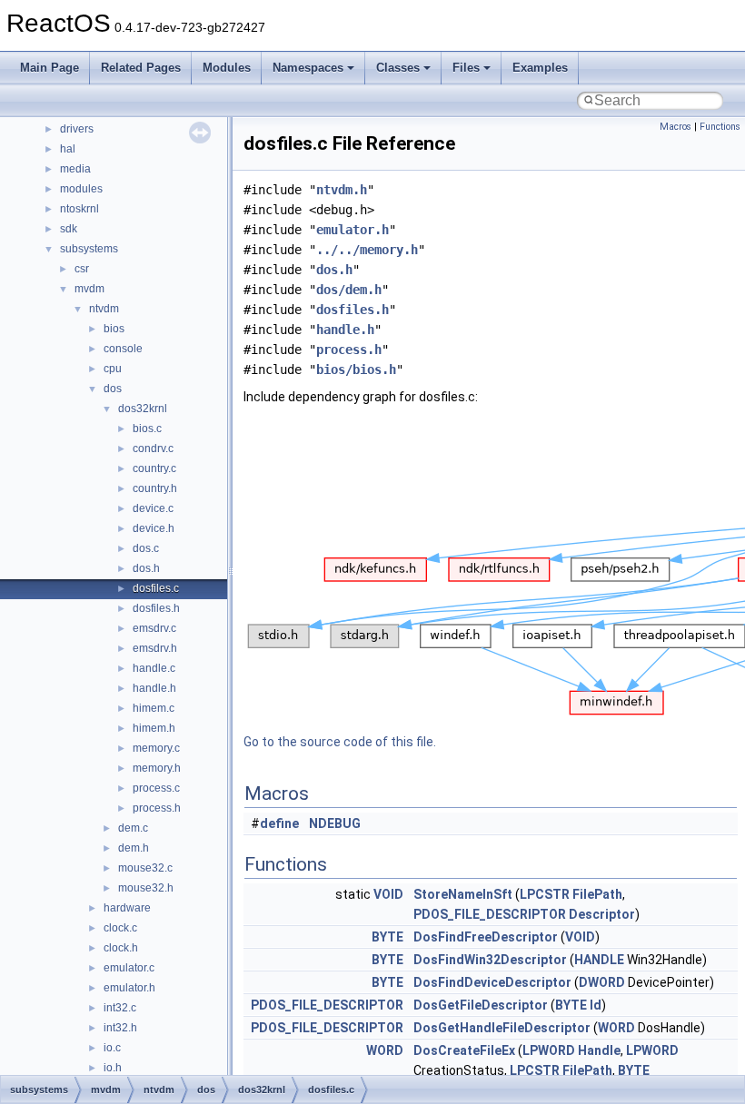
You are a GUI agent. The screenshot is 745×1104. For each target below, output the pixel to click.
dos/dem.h (349, 289)
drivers (77, 129)
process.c (156, 788)
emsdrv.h (155, 648)
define (279, 823)
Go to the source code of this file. (339, 741)
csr (81, 268)
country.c (154, 468)
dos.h (146, 568)
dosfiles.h (156, 608)
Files (466, 67)
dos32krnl (142, 408)
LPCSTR (545, 894)
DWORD (602, 982)
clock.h (121, 947)
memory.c (156, 748)
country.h (155, 488)
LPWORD (548, 1050)
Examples (540, 67)
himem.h (154, 728)
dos (113, 388)
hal (67, 149)
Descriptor (602, 914)
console (123, 348)
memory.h (157, 768)
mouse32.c (145, 868)
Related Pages (141, 67)
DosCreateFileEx (464, 1050)
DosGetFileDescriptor (480, 1005)
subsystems (89, 248)
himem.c (153, 708)
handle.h (154, 688)
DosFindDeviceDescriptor (492, 982)
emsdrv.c (154, 628)
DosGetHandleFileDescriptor (502, 1027)
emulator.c (129, 967)
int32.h (120, 1027)
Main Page (49, 67)
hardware (127, 908)
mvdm (89, 288)
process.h (157, 808)
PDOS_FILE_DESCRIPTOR (489, 914)
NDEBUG (335, 823)
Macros (675, 127)
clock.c (120, 928)
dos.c (146, 548)
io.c (112, 1047)
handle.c (154, 668)
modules (81, 188)
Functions (720, 127)
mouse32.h (146, 888)
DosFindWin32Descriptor (490, 959)
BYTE (387, 937)
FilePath (597, 894)
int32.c (120, 1007)
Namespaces (308, 67)
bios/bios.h (356, 369)
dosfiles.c (156, 588)
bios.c (147, 428)
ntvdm (104, 308)
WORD (616, 1027)
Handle (599, 1050)
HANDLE (599, 959)
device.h (153, 528)
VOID (388, 894)
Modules (227, 67)
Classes (398, 67)
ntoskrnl (79, 208)
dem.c (133, 828)
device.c (153, 508)
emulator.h (129, 987)
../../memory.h (367, 249)
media (75, 169)
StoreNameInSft (462, 894)
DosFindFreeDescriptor (485, 937)
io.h (113, 1067)
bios (114, 328)
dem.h (133, 848)
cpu (113, 368)
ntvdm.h (341, 189)
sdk (68, 228)
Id (595, 1005)
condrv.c (153, 448)
